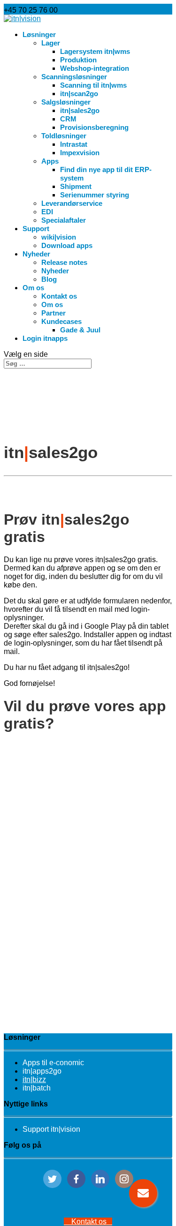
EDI (47, 212)
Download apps (66, 245)
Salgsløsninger (66, 102)
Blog (49, 279)
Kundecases (61, 321)
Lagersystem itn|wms (95, 51)
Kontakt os (59, 296)
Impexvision (79, 153)
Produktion (78, 60)
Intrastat (73, 144)
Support (36, 229)
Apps (50, 161)
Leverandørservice (71, 203)
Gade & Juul (80, 330)
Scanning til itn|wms (93, 85)
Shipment (76, 186)
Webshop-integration (94, 68)
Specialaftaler (63, 220)
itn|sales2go (79, 110)
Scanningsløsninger (74, 77)
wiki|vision (58, 237)
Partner (53, 313)
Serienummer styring (94, 195)
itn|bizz (34, 1079)
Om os (33, 288)
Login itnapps (45, 338)
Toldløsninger (63, 136)
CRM (68, 119)
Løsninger (39, 34)
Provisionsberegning (94, 127)
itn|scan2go (79, 94)
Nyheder (36, 254)
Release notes (64, 262)
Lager (50, 43)
